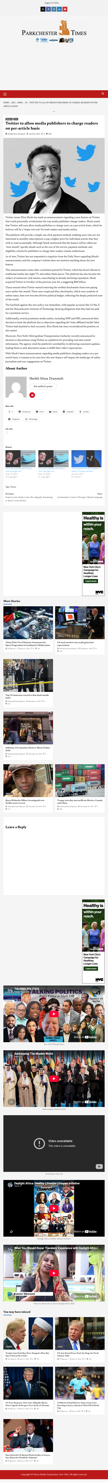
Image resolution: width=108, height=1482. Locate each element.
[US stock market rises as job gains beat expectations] (80, 622)
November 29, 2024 (35, 754)
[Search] (103, 93)
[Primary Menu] (6, 93)
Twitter (13, 487)
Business (9, 119)
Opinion (9, 1346)
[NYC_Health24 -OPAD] (93, 554)
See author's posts (43, 386)
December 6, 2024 (86, 648)
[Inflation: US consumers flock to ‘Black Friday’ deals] (28, 728)
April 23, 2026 (25, 648)
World (60, 1346)
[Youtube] (64, 9)
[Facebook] (48, 9)
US (7, 1396)
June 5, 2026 (24, 1461)
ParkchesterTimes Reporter (68, 648)
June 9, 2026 (24, 1409)
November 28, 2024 (35, 806)
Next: (80, 495)
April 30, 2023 (34, 134)
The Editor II (12, 1359)
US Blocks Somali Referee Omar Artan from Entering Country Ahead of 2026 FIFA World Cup (78, 1405)
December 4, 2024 (35, 701)
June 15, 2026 (24, 1359)
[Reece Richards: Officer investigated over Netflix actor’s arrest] (28, 780)
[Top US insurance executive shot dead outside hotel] (28, 675)
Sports (60, 1396)
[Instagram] (53, 9)
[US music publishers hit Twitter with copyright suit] (20, 458)
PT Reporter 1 (12, 648)
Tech (15, 119)
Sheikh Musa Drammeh (16, 134)
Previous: (29, 497)
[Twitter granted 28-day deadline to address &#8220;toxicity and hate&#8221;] (86, 458)
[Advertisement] (54, 69)
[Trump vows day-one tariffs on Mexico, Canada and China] (80, 780)
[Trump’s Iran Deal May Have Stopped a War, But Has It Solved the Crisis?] (28, 1333)
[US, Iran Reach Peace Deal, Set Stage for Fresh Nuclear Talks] (80, 1333)
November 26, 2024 (87, 806)
